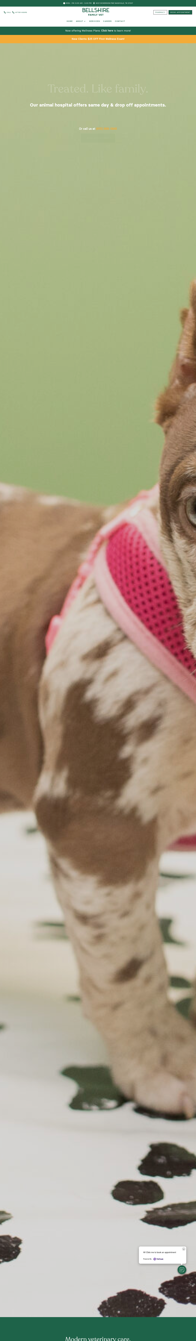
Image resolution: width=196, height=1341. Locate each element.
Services (94, 21)
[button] (182, 1269)
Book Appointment (98, 142)
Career (107, 21)
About (79, 21)
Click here (107, 30)
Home (70, 21)
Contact (120, 21)
